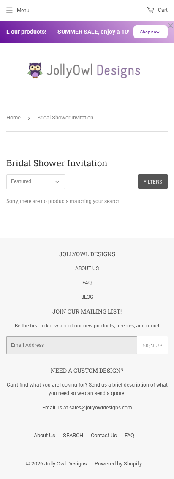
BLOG (87, 297)
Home (13, 117)
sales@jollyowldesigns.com (100, 408)
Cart (162, 10)
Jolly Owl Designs (65, 463)
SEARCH (73, 435)
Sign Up (152, 345)
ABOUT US (87, 268)
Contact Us (104, 435)
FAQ (87, 283)
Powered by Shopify (118, 463)
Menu (23, 11)
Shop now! (150, 32)
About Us (44, 435)
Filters (153, 182)
